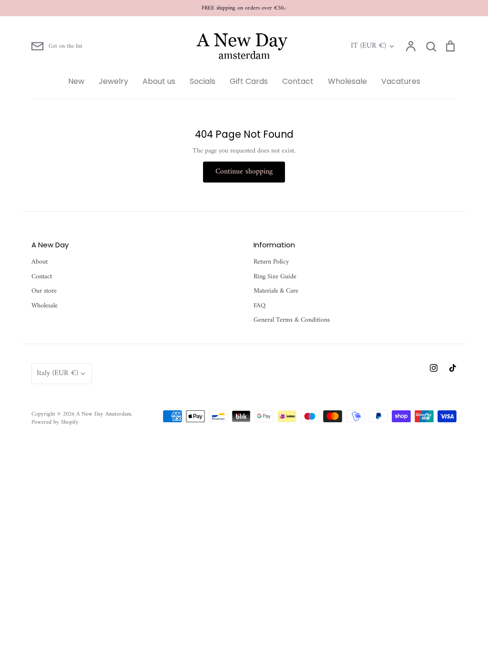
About (39, 262)
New (76, 81)
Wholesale (347, 81)
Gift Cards (249, 81)
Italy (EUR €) (57, 373)
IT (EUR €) (368, 46)
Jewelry (113, 81)
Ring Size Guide (275, 277)
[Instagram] (433, 367)
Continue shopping (244, 171)
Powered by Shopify (55, 422)
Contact (298, 81)
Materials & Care (276, 291)
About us (158, 81)
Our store (44, 291)
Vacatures (400, 81)
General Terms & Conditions (292, 320)
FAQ (259, 306)
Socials (202, 81)
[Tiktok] (452, 367)
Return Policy (271, 262)
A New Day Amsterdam (103, 414)
